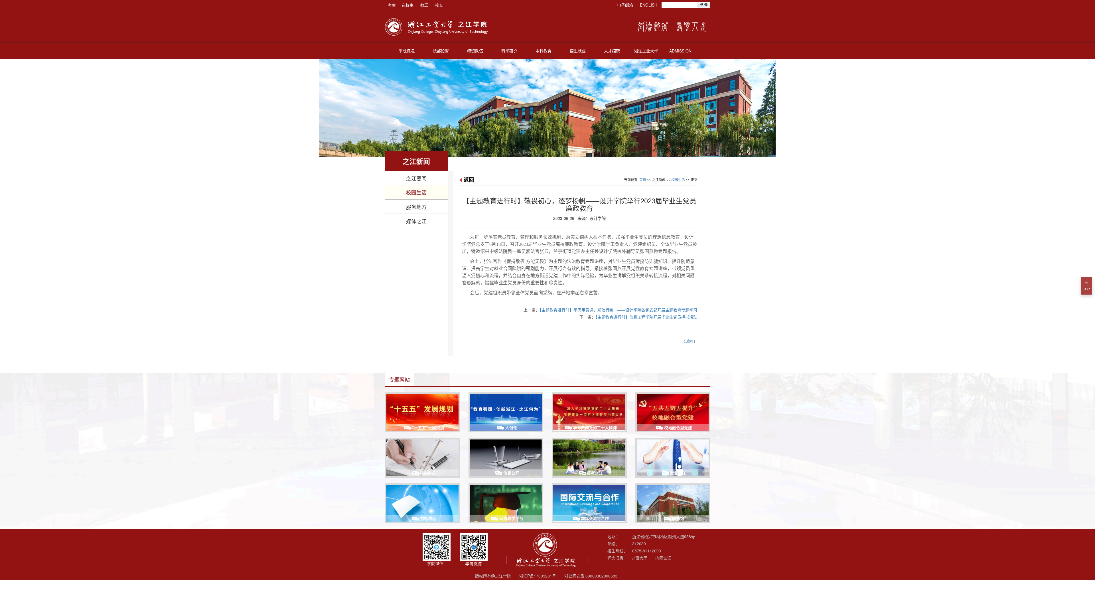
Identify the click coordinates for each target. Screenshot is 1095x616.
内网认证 (663, 558)
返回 (469, 179)
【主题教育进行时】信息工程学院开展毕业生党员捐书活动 (646, 317)
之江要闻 (416, 178)
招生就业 (578, 51)
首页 (642, 179)
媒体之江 (416, 221)
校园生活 (416, 192)
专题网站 (399, 379)
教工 (424, 5)
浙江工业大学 (646, 51)
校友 (439, 5)
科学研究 (509, 51)
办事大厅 (639, 558)
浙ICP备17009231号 (537, 576)
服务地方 (416, 206)
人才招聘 (612, 51)
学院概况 (407, 51)
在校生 (407, 5)
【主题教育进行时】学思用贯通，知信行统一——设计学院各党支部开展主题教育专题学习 (618, 310)
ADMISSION (680, 51)
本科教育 (543, 51)
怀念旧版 (615, 558)
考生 (392, 5)
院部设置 (441, 51)
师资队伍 (475, 51)
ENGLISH (648, 5)
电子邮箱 (625, 5)
